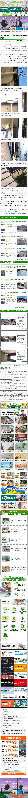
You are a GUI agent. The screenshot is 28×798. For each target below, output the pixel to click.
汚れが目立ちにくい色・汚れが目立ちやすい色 (18, 549)
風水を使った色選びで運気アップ (17, 540)
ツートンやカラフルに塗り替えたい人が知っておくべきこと (18, 569)
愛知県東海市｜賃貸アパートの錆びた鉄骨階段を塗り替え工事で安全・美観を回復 (13, 390)
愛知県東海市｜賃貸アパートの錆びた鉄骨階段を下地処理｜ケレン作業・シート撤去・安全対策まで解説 (13, 394)
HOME (2, 31)
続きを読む (24, 328)
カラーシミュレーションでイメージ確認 (18, 530)
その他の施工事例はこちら (21, 259)
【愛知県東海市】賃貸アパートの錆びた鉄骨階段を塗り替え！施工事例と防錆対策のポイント (13, 387)
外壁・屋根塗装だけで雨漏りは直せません (12, 720)
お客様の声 (5, 714)
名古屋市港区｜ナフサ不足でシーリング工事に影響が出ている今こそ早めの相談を (13, 378)
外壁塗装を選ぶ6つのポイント (9, 718)
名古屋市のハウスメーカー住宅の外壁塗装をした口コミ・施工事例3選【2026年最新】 (13, 381)
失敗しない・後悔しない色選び (18, 521)
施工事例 (5, 709)
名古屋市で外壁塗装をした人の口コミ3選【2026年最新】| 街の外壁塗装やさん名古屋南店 (13, 384)
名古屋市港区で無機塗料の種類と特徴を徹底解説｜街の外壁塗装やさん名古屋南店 (13, 400)
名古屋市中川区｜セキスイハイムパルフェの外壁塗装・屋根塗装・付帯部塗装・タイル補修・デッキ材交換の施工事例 (21, 322)
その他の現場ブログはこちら (20, 365)
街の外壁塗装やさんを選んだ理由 (10, 716)
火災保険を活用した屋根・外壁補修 (11, 764)
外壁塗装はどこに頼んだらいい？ (10, 762)
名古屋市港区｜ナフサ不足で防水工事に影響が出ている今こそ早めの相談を (13, 375)
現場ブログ (7, 31)
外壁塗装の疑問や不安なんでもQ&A (11, 723)
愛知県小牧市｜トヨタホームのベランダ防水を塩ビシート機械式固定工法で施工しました (13, 397)
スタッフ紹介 (6, 727)
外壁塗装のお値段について (9, 725)
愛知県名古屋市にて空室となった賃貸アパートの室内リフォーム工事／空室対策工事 (21, 356)
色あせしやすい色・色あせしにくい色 (16, 558)
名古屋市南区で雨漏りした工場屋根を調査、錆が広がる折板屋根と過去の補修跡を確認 (13, 372)
